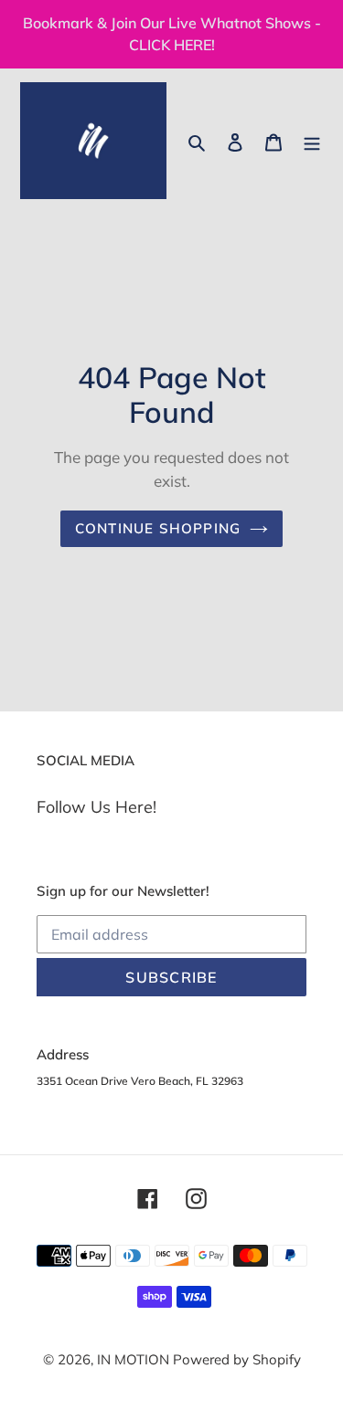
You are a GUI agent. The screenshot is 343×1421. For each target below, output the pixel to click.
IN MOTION (135, 1359)
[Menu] (312, 141)
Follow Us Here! (96, 806)
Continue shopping (158, 528)
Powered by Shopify (237, 1359)
